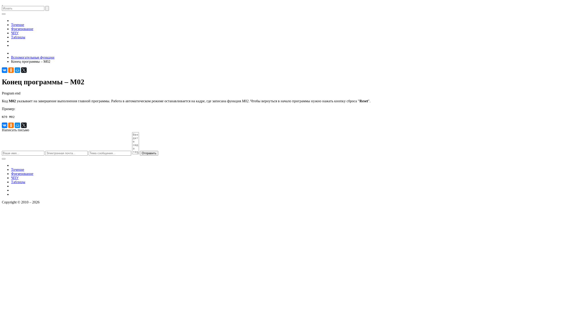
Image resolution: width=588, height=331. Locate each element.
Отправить (149, 153)
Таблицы (18, 37)
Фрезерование (22, 29)
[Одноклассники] (11, 70)
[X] (24, 70)
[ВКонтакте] (4, 70)
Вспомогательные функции (32, 57)
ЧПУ (15, 33)
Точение (17, 25)
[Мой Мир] (17, 70)
